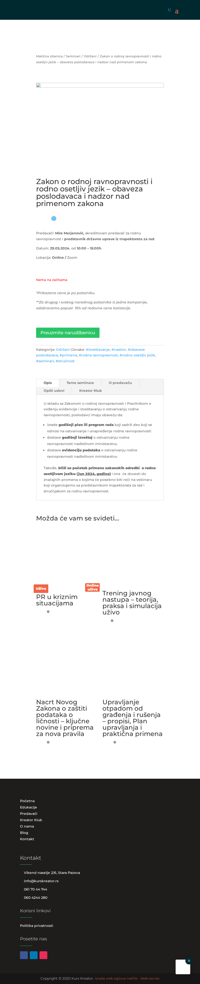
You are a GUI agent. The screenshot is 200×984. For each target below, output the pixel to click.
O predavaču (120, 383)
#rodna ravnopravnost (98, 355)
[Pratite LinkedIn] (34, 955)
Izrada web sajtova (110, 978)
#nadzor (118, 349)
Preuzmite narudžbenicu (67, 332)
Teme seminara (80, 383)
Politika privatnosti (36, 925)
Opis (48, 383)
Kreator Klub (90, 390)
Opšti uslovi (54, 390)
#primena (68, 355)
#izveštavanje (98, 349)
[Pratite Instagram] (43, 955)
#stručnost (65, 361)
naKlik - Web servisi (143, 978)
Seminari (73, 56)
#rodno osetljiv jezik (137, 355)
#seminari (45, 361)
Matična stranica (49, 56)
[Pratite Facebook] (24, 955)
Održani (90, 56)
